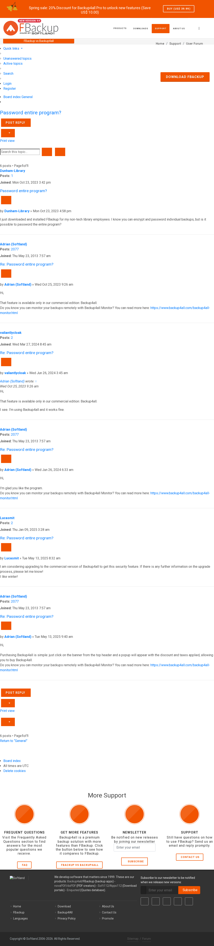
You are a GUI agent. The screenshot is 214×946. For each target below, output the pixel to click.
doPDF (71, 885)
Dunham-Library (12, 171)
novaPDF (60, 885)
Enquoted (73, 890)
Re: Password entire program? (26, 264)
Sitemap (133, 938)
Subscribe (135, 861)
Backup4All (65, 912)
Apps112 (116, 885)
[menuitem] (17, 59)
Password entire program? (30, 113)
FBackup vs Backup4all (80, 865)
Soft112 (103, 885)
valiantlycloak (11, 333)
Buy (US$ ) (178, 8)
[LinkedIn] (167, 901)
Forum (146, 938)
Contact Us (190, 857)
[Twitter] (156, 901)
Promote (108, 918)
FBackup (18, 912)
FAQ (25, 865)
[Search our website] (209, 27)
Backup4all (74, 881)
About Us (108, 906)
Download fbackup (185, 77)
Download (64, 906)
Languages (20, 918)
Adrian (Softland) (13, 244)
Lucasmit (7, 518)
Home (17, 906)
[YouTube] (178, 901)
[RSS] (189, 901)
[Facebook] (145, 901)
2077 (15, 249)
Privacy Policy (67, 918)
